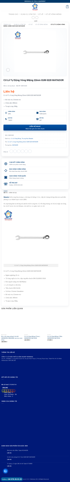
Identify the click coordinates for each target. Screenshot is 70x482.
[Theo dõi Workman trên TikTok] (6, 381)
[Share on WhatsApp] (11, 151)
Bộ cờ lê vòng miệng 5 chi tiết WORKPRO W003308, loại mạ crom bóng (11, 338)
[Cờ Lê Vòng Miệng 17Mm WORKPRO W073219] (58, 322)
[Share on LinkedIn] (30, 151)
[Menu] (2, 7)
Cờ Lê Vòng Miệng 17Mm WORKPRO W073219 (54, 337)
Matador (6, 197)
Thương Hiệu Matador (27, 138)
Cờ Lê (40, 14)
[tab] (5, 193)
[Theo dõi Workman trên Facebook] (2, 381)
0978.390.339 (12, 360)
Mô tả (5, 192)
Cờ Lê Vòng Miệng (53, 14)
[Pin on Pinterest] (26, 151)
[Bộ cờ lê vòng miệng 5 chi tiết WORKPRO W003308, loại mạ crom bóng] (12, 322)
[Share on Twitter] (19, 151)
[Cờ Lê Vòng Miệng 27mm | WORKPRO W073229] (35, 322)
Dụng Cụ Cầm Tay (28, 14)
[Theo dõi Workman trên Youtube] (4, 381)
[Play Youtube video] (35, 424)
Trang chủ (13, 14)
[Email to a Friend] (22, 151)
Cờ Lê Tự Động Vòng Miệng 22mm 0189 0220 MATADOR (23, 141)
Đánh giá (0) (12, 192)
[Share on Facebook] (15, 151)
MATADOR (15, 145)
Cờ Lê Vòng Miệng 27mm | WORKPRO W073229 (32, 337)
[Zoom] (8, 70)
